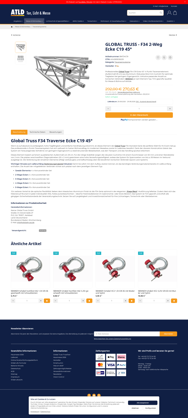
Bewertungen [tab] (56, 132)
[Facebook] (89, 395)
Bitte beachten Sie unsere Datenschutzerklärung (112, 339)
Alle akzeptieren (143, 403)
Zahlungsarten (103, 351)
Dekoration (134, 21)
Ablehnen (135, 408)
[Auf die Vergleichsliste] (164, 57)
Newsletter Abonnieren (22, 329)
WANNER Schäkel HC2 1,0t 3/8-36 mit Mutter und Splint (115, 292)
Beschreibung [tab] (19, 132)
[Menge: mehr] (170, 108)
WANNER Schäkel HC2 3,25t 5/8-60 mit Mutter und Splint (157, 292)
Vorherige (16, 35)
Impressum (35, 411)
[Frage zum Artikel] (170, 57)
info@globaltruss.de (25, 223)
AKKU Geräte (78, 21)
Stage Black (132, 191)
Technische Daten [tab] (37, 132)
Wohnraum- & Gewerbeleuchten (113, 21)
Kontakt (174, 6)
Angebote (17, 21)
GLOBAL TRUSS (85, 2)
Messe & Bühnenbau (33, 21)
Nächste (172, 35)
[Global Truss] (117, 66)
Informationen (60, 351)
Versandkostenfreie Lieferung (129, 92)
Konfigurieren (150, 408)
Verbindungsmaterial (53, 164)
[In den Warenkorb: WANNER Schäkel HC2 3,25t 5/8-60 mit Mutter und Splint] (174, 300)
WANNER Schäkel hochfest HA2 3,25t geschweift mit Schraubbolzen (71, 292)
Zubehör (170, 21)
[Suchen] (161, 13)
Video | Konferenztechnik (152, 21)
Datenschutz (45, 411)
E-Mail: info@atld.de (160, 6)
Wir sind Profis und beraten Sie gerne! (156, 351)
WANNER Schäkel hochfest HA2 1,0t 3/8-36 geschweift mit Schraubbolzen (29, 292)
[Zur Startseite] (36, 12)
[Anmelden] (169, 13)
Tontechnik (91, 21)
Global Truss (124, 72)
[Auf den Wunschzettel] (158, 57)
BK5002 (129, 79)
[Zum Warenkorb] (175, 13)
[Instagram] (99, 395)
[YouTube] (94, 395)
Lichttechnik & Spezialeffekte (57, 21)
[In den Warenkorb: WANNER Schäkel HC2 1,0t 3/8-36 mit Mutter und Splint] (132, 300)
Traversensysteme (122, 62)
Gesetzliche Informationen (24, 351)
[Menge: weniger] (108, 108)
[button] (20, 47)
